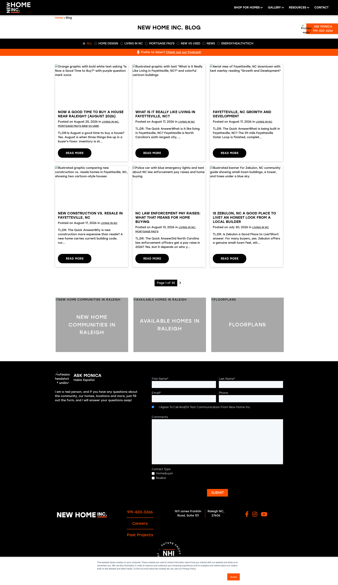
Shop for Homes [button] (247, 7)
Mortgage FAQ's (161, 43)
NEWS (211, 43)
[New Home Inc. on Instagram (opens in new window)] (255, 514)
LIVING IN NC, (110, 121)
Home (59, 17)
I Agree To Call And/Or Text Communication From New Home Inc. (204, 407)
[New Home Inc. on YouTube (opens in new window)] (264, 514)
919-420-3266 (140, 512)
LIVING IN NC (133, 43)
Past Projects (140, 535)
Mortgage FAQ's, (70, 126)
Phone (223, 393)
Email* (156, 393)
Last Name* (227, 378)
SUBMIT (217, 493)
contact (321, 7)
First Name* (160, 378)
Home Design (108, 43)
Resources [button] (297, 7)
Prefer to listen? (171, 52)
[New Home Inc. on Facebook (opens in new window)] (247, 514)
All (89, 43)
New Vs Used (190, 43)
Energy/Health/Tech (237, 43)
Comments (160, 417)
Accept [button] (233, 576)
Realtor (161, 478)
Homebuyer (164, 473)
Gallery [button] (274, 7)
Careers (140, 523)
